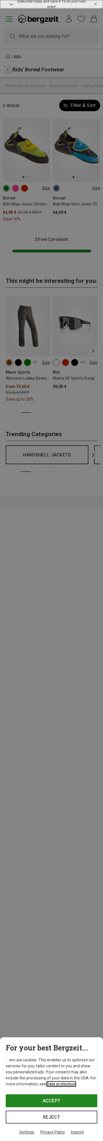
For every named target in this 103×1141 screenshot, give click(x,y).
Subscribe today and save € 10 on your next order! (51, 4)
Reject (51, 1117)
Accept (52, 1100)
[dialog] (51, 1089)
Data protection (61, 1084)
